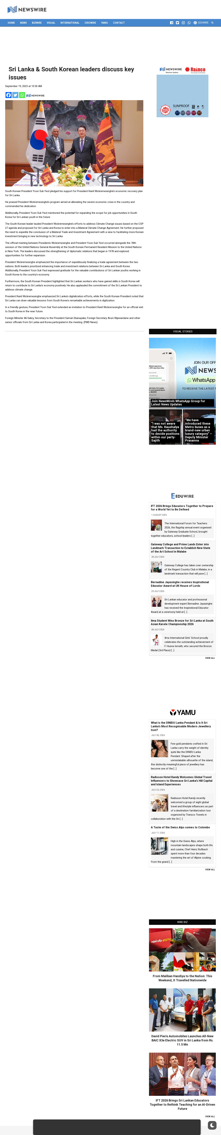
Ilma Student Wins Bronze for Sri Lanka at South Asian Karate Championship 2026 (182, 622)
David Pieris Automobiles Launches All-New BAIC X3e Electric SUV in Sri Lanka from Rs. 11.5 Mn (182, 1040)
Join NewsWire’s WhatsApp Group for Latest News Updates (178, 402)
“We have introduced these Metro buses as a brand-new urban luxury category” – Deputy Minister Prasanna (198, 430)
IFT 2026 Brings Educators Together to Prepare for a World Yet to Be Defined (182, 507)
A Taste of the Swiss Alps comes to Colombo (180, 827)
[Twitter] (15, 95)
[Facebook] (9, 95)
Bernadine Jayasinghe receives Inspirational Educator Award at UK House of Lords (180, 584)
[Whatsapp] (22, 95)
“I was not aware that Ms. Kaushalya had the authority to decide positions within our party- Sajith (165, 432)
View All (210, 658)
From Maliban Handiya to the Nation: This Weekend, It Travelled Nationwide (182, 978)
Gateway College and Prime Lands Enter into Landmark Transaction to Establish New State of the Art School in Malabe (180, 548)
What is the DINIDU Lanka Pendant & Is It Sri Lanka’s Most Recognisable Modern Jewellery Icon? (181, 726)
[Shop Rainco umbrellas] (182, 91)
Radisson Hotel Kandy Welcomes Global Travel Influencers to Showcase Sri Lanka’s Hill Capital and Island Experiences (181, 780)
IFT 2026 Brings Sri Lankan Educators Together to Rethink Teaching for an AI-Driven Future (182, 1104)
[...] (192, 535)
